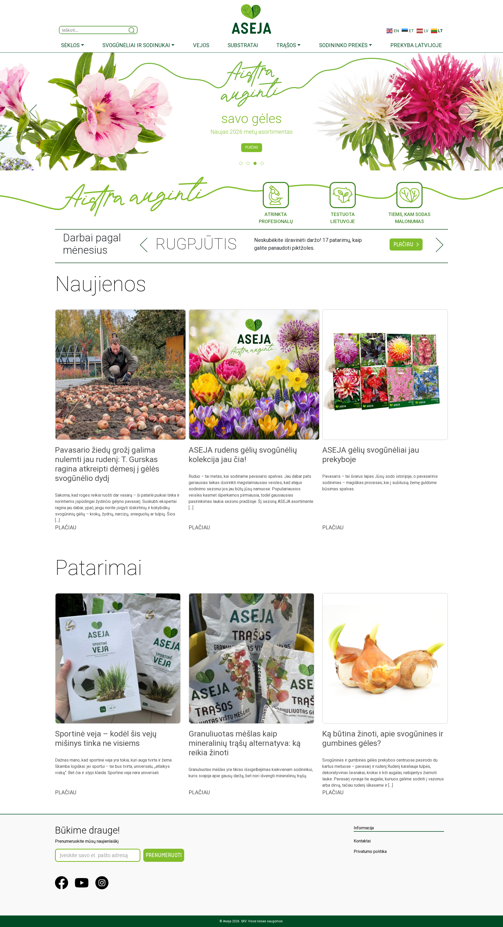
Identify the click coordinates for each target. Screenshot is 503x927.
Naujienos (100, 284)
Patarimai (98, 568)
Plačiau (251, 148)
